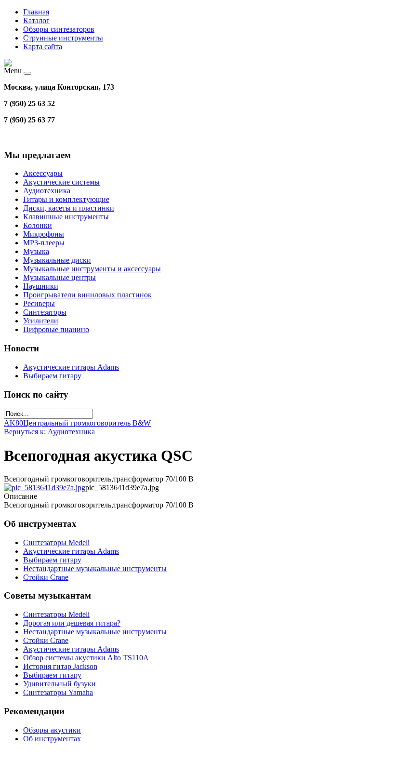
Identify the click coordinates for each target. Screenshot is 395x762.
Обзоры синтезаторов (58, 29)
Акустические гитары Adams (71, 367)
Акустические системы (61, 182)
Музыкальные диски (57, 260)
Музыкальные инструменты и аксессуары (92, 269)
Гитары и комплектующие (66, 199)
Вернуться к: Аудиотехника (49, 432)
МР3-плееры (44, 243)
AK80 (13, 423)
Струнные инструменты (63, 38)
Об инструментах (52, 739)
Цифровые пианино (56, 329)
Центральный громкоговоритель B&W (87, 423)
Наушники (40, 286)
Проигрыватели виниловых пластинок (87, 295)
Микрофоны (43, 234)
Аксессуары (43, 173)
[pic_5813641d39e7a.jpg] (44, 487)
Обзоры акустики (52, 730)
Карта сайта (42, 46)
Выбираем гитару (52, 376)
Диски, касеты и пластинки (68, 208)
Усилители (40, 321)
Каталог (36, 20)
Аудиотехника (46, 191)
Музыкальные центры (59, 277)
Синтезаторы (44, 312)
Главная (36, 12)
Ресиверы (39, 303)
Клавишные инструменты (66, 217)
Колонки (37, 225)
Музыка (36, 251)
